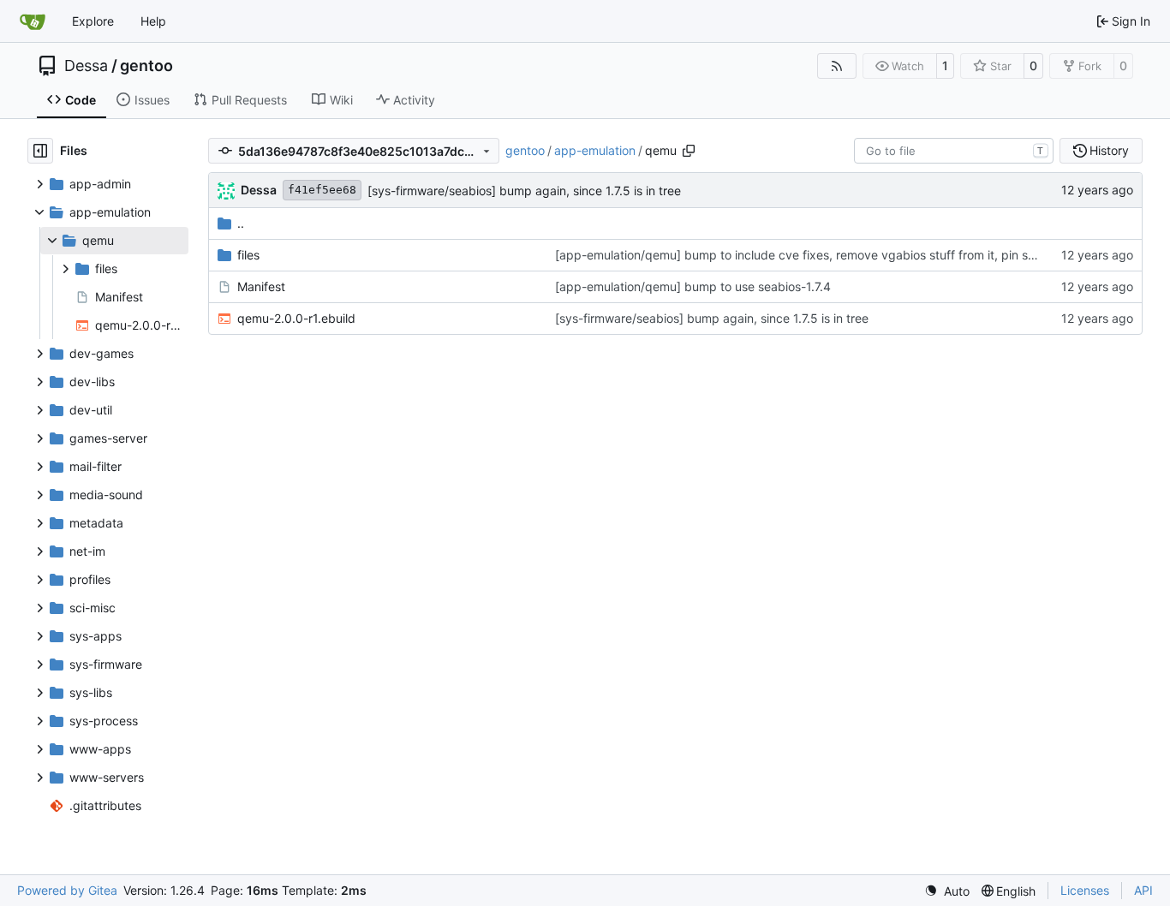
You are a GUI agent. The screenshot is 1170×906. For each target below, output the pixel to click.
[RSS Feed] (837, 66)
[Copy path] (689, 151)
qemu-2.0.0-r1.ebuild (296, 318)
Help (153, 21)
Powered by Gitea (67, 890)
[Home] (33, 21)
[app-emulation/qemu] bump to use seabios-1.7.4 (693, 286)
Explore (93, 21)
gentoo (146, 66)
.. (240, 223)
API (1143, 890)
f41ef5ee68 (322, 189)
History (1109, 150)
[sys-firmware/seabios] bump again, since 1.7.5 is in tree (524, 190)
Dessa (86, 66)
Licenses (1084, 890)
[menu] (947, 891)
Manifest (261, 286)
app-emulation (595, 150)
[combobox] (954, 151)
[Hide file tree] (40, 151)
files (248, 254)
